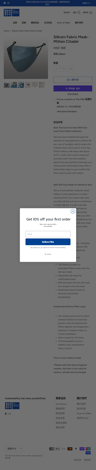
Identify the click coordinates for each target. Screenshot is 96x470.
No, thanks (48, 254)
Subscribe (48, 242)
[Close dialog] (73, 211)
